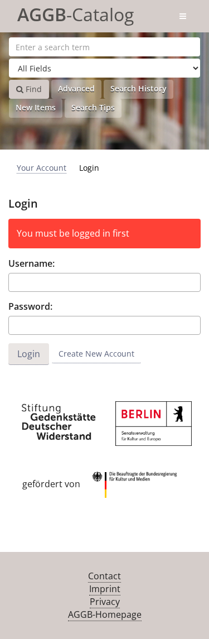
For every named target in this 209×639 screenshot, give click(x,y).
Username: (31, 263)
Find (32, 89)
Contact (104, 576)
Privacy (105, 601)
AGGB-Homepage (105, 614)
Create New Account (96, 353)
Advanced (76, 88)
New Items (36, 107)
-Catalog (75, 12)
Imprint (104, 589)
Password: (30, 306)
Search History (138, 88)
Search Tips (93, 107)
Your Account (41, 167)
